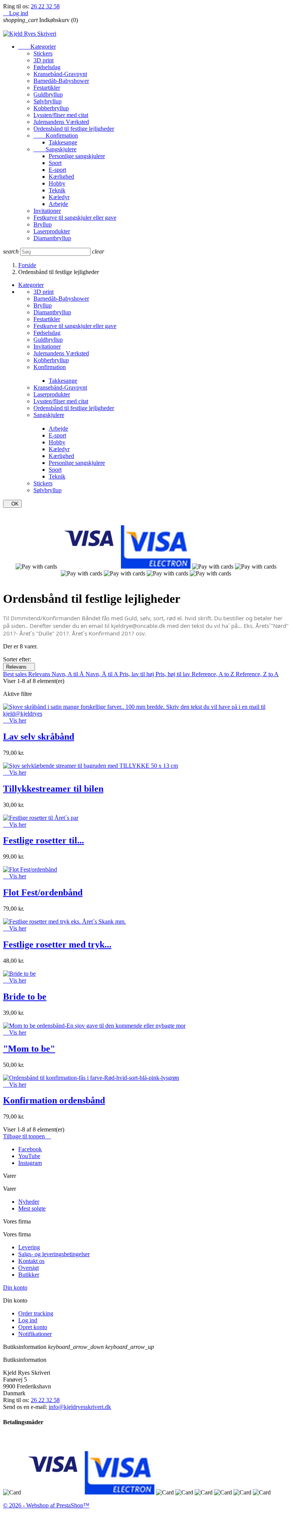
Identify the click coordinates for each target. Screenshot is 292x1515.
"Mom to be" (29, 1049)
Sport (55, 163)
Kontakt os (31, 1261)
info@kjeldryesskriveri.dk (80, 1407)
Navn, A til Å (69, 674)
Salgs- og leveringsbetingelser (54, 1254)
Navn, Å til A (102, 674)
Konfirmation (55, 135)
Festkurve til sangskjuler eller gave (74, 217)
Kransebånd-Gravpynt (60, 74)
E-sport (57, 169)
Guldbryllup (48, 94)
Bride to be (24, 997)
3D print (43, 60)
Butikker (28, 1274)
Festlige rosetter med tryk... (57, 944)
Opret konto (32, 1327)
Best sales (15, 674)
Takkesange (63, 142)
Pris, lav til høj (137, 674)
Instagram (30, 1163)
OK (12, 504)
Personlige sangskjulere (77, 156)
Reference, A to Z (214, 674)
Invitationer (47, 211)
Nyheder (28, 1201)
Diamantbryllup (52, 238)
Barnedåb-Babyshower (61, 81)
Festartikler (46, 87)
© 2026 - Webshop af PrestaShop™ (46, 1505)
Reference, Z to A (257, 674)
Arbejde (58, 204)
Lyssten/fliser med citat (60, 115)
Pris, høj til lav (174, 674)
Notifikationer (35, 1334)
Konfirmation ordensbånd (54, 1100)
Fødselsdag (46, 67)
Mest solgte (32, 1208)
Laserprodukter (51, 231)
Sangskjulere (54, 149)
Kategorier (37, 46)
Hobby (57, 183)
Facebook (30, 1149)
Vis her (14, 720)
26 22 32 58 (45, 6)
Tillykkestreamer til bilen (53, 789)
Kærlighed (61, 176)
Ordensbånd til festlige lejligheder (73, 128)
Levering (29, 1247)
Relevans (19, 667)
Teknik (57, 190)
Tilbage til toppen (27, 1136)
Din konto (15, 1287)
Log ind (27, 1320)
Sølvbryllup (47, 101)
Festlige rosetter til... (43, 840)
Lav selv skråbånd (38, 737)
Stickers (42, 53)
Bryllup (42, 224)
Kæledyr (59, 197)
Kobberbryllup (51, 108)
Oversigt (28, 1268)
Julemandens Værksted (61, 122)
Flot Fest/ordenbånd (43, 892)
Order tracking (35, 1313)
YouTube (29, 1156)
